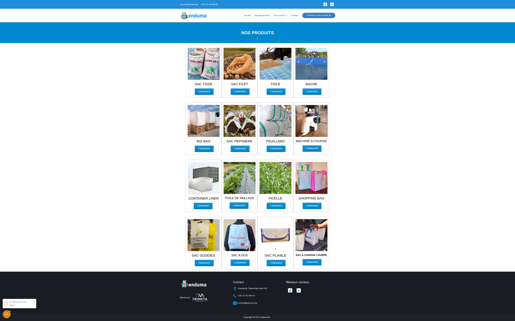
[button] (201, 77)
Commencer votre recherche (318, 15)
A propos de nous (262, 15)
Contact (294, 15)
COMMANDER (204, 91)
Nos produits (279, 15)
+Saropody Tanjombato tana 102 (252, 288)
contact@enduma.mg (247, 303)
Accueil (247, 15)
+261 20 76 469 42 (246, 295)
